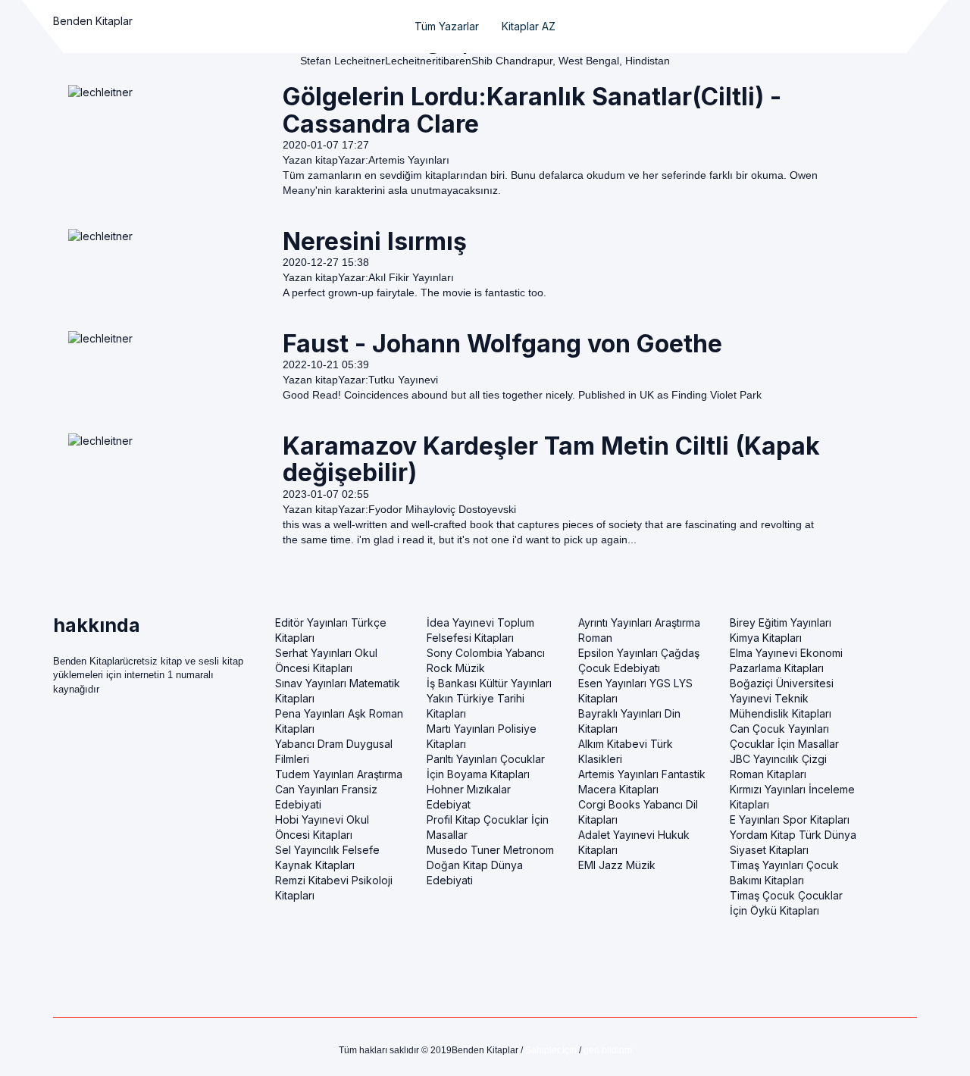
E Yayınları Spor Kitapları (790, 819)
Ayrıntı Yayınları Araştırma (639, 622)
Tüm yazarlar (447, 26)
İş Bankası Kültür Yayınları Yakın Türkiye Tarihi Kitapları (489, 698)
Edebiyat (449, 804)
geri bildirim (608, 1050)
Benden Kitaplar (93, 20)
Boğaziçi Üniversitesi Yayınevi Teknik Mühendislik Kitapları (782, 698)
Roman (595, 637)
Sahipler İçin (551, 1050)
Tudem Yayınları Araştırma (338, 774)
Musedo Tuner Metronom (490, 849)
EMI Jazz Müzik (617, 865)
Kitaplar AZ (528, 26)
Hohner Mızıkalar (469, 789)
